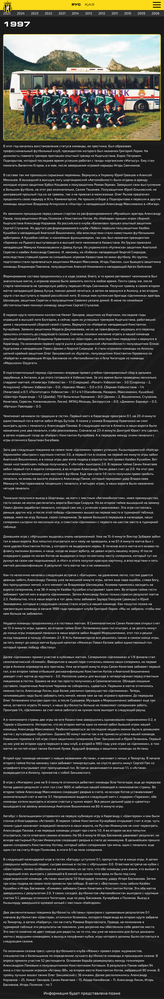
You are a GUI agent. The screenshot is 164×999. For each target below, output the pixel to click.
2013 (88, 13)
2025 (7, 13)
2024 (21, 13)
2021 (62, 13)
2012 (101, 13)
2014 (75, 13)
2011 (115, 13)
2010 (127, 13)
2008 (155, 13)
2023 (34, 13)
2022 (48, 13)
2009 (141, 13)
